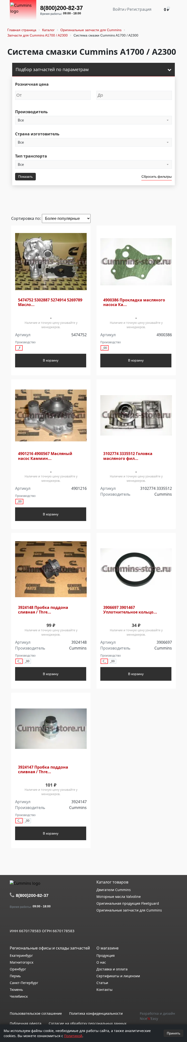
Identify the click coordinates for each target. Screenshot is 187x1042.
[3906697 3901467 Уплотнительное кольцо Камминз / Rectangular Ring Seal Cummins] (136, 569)
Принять (173, 1033)
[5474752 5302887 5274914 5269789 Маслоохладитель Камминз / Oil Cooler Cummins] (51, 261)
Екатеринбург (21, 955)
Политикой (73, 1035)
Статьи (102, 982)
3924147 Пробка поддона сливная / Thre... (43, 769)
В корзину (50, 360)
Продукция (105, 955)
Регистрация (139, 9)
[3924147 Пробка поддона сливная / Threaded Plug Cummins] (51, 729)
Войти (118, 9)
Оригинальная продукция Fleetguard (127, 903)
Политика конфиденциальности (96, 1013)
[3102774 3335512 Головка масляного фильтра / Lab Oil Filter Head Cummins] (136, 415)
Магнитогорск (21, 962)
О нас (101, 962)
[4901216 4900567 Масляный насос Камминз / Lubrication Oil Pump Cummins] (51, 415)
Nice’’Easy (149, 1018)
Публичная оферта (25, 1023)
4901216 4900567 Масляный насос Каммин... (45, 456)
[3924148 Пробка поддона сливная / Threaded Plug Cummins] (51, 569)
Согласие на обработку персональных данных (87, 1023)
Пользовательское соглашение (36, 1013)
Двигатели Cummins (113, 889)
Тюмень (16, 989)
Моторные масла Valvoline (118, 896)
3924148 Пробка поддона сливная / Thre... (43, 609)
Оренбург (18, 969)
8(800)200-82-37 (61, 8)
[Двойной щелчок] (13, 920)
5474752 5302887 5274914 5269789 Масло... (50, 302)
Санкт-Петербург (24, 982)
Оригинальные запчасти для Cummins (129, 910)
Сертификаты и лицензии (118, 976)
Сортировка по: (26, 218)
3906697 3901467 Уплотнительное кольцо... (130, 609)
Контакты (104, 989)
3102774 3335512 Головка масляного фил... (127, 456)
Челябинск (19, 996)
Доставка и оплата (112, 969)
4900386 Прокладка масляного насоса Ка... (134, 302)
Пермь (15, 976)
